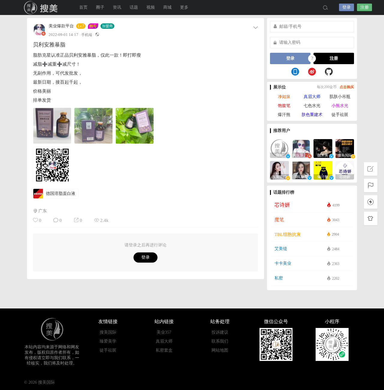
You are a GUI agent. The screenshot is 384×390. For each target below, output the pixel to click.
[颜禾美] (323, 148)
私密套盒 (164, 350)
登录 (346, 7)
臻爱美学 (108, 341)
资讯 (117, 7)
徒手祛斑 (340, 114)
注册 (364, 7)
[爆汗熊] (323, 170)
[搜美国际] (344, 148)
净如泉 (284, 96)
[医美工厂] (279, 170)
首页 (83, 7)
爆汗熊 (284, 114)
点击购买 (347, 87)
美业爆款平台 (61, 26)
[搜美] (279, 148)
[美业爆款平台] (301, 148)
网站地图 (220, 350)
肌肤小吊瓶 (339, 96)
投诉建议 (220, 332)
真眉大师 (312, 96)
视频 (150, 7)
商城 (167, 7)
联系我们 (220, 341)
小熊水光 (340, 105)
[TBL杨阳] (301, 170)
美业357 (164, 332)
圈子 (100, 7)
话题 (134, 7)
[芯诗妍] (344, 170)
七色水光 (312, 105)
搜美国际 (42, 7)
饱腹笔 (284, 105)
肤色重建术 (312, 114)
